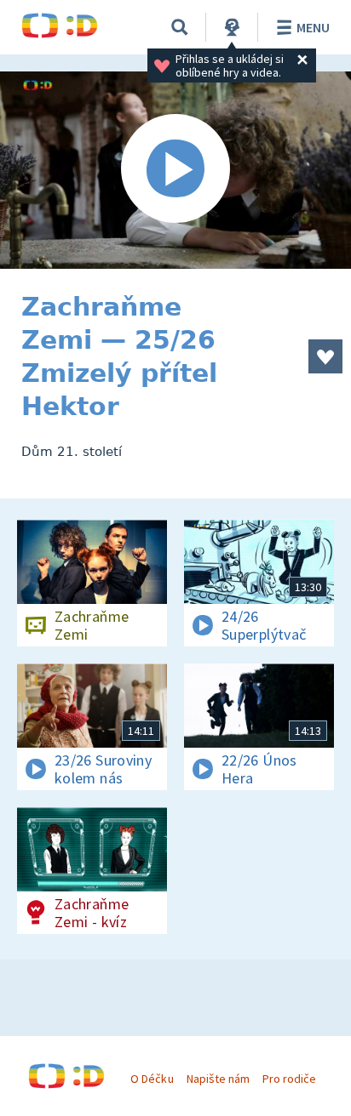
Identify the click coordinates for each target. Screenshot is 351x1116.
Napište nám (218, 1078)
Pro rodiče (289, 1078)
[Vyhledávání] (179, 27)
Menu (313, 27)
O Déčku (151, 1078)
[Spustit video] (175, 170)
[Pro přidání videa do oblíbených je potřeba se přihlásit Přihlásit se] (325, 356)
